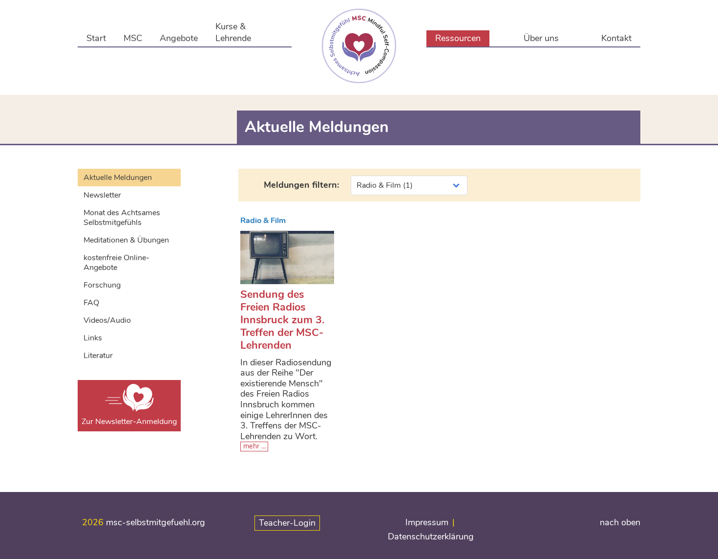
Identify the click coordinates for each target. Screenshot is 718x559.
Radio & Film (263, 220)
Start (96, 38)
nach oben (620, 522)
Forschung (102, 285)
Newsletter (102, 195)
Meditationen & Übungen (126, 240)
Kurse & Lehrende (233, 32)
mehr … (254, 446)
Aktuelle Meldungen (118, 177)
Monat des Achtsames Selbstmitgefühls (122, 217)
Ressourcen (458, 38)
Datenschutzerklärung (431, 536)
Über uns (541, 38)
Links (93, 338)
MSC (133, 38)
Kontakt (616, 38)
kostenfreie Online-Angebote (116, 262)
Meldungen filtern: (301, 185)
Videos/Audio (107, 320)
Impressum (426, 522)
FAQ (91, 302)
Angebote (179, 38)
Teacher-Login (287, 523)
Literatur (98, 355)
